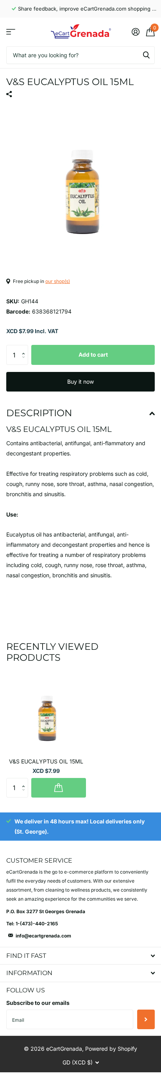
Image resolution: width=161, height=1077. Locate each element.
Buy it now (80, 381)
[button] (25, 348)
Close (80, 955)
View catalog (10, 32)
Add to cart (93, 354)
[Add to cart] (58, 788)
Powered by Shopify (111, 1048)
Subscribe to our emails (38, 1002)
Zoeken (146, 55)
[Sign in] (135, 31)
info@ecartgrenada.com (43, 936)
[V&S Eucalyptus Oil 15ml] (46, 712)
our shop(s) (57, 281)
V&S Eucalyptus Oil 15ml (46, 761)
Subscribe (146, 1019)
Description (39, 413)
